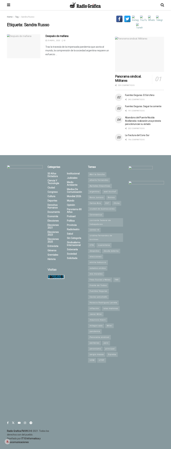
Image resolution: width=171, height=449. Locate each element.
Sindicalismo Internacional (74, 243)
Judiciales (72, 178)
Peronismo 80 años (74, 210)
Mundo (70, 200)
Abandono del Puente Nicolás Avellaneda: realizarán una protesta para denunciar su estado (143, 120)
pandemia (95, 331)
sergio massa (97, 354)
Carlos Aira (95, 203)
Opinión (71, 205)
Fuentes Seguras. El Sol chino (139, 95)
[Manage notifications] (7, 441)
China (117, 203)
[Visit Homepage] (85, 5)
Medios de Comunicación (74, 190)
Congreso (53, 192)
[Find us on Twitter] (13, 423)
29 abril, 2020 (53, 40)
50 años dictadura (53, 175)
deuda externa (111, 251)
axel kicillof (110, 192)
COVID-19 (94, 230)
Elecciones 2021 (53, 226)
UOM (92, 360)
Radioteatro (73, 229)
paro (106, 343)
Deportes (52, 200)
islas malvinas (110, 308)
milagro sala (96, 326)
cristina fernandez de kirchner (101, 237)
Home (10, 17)
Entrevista (53, 246)
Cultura (51, 196)
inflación (94, 308)
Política (71, 220)
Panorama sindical (99, 337)
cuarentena (104, 245)
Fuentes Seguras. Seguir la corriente (143, 106)
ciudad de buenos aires (102, 209)
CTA (92, 245)
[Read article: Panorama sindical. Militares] (139, 54)
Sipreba (112, 354)
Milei (109, 326)
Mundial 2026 (74, 196)
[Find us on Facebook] (8, 423)
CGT (107, 203)
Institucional (73, 173)
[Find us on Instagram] (25, 423)
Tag (17, 17)
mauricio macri (98, 320)
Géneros (52, 250)
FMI (117, 280)
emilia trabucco (98, 262)
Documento (54, 212)
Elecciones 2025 (53, 240)
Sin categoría (74, 238)
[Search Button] (162, 5)
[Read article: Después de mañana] (23, 46)
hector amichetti (98, 297)
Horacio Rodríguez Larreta (103, 303)
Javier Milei (96, 314)
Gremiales (53, 254)
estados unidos (98, 268)
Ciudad (51, 187)
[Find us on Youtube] (19, 423)
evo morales (96, 274)
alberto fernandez (99, 180)
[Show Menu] (8, 5)
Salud (70, 233)
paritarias (94, 343)
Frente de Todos (98, 285)
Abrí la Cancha (97, 174)
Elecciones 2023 (53, 233)
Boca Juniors (97, 197)
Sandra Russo (27, 17)
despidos (94, 251)
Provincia (72, 225)
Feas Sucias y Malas (100, 280)
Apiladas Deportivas (100, 186)
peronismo (95, 349)
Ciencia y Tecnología (53, 182)
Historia (52, 259)
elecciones (96, 257)
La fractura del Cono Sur (137, 135)
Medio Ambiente (72, 183)
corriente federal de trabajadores (100, 222)
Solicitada (72, 258)
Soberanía (72, 249)
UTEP (101, 360)
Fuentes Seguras (98, 291)
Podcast (71, 216)
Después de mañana (56, 36)
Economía (53, 216)
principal (110, 349)
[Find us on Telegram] (31, 423)
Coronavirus (96, 215)
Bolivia (111, 197)
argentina (95, 192)
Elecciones (53, 220)
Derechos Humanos (53, 206)
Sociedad (72, 253)
